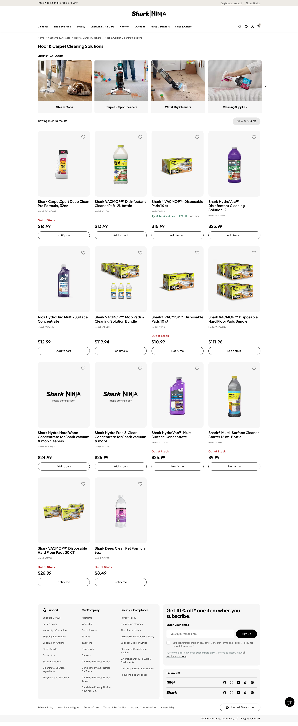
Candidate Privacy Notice (96, 661)
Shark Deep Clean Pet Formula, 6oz (121, 550)
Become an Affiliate (54, 642)
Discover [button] (43, 26)
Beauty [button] (81, 26)
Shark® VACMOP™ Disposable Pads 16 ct (177, 203)
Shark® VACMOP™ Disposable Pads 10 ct (177, 319)
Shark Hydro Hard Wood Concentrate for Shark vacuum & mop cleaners (63, 437)
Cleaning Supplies (235, 107)
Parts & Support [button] (160, 26)
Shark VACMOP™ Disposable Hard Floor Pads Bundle (233, 319)
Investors (87, 642)
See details (121, 351)
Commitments (89, 630)
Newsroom (88, 649)
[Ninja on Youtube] (238, 682)
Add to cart (120, 235)
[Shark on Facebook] (224, 692)
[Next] (266, 86)
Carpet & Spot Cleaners (121, 107)
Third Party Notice (131, 630)
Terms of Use (91, 707)
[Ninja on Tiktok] (245, 682)
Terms (224, 642)
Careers (86, 655)
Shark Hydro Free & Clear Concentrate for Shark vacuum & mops (120, 437)
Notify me (64, 235)
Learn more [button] (194, 216)
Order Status (253, 3)
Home (41, 37)
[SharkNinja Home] (149, 13)
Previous (35, 85)
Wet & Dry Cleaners (178, 107)
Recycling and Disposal (56, 677)
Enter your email (177, 625)
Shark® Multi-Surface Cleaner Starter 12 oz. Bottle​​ (233, 435)
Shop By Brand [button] (62, 26)
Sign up (246, 634)
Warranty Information (55, 630)
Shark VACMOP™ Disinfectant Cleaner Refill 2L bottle (120, 203)
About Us (87, 617)
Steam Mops (64, 107)
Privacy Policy (128, 617)
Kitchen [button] (124, 26)
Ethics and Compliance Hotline (134, 650)
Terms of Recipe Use (114, 707)
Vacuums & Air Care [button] (102, 26)
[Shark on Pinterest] (252, 692)
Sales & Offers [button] (183, 26)
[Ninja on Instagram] (231, 682)
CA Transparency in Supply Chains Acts (136, 660)
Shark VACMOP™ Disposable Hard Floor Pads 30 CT (62, 550)
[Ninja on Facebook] (224, 682)
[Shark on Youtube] (238, 692)
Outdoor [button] (140, 26)
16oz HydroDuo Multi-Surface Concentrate (63, 319)
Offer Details (50, 649)
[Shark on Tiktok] (245, 692)
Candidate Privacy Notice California (96, 669)
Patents (86, 636)
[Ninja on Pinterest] (252, 682)
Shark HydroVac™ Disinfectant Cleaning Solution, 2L (226, 205)
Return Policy (50, 624)
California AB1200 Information (137, 668)
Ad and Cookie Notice (143, 707)
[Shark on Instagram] (231, 692)
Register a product (231, 3)
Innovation (87, 624)
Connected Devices (132, 624)
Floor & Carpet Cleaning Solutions (123, 37)
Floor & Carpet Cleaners (87, 37)
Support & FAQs (52, 617)
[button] (240, 26)
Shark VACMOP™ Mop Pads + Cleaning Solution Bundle (120, 319)
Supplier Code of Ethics (134, 642)
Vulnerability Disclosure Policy (137, 636)
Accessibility (167, 707)
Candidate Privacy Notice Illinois (96, 679)
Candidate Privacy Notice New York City (96, 689)
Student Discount (52, 661)
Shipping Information (54, 636)
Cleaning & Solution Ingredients (54, 669)
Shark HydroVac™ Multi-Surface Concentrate (173, 435)
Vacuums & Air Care (59, 37)
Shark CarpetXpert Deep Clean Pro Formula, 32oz (63, 203)
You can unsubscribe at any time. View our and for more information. (213, 644)
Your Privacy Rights (68, 707)
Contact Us (49, 655)
